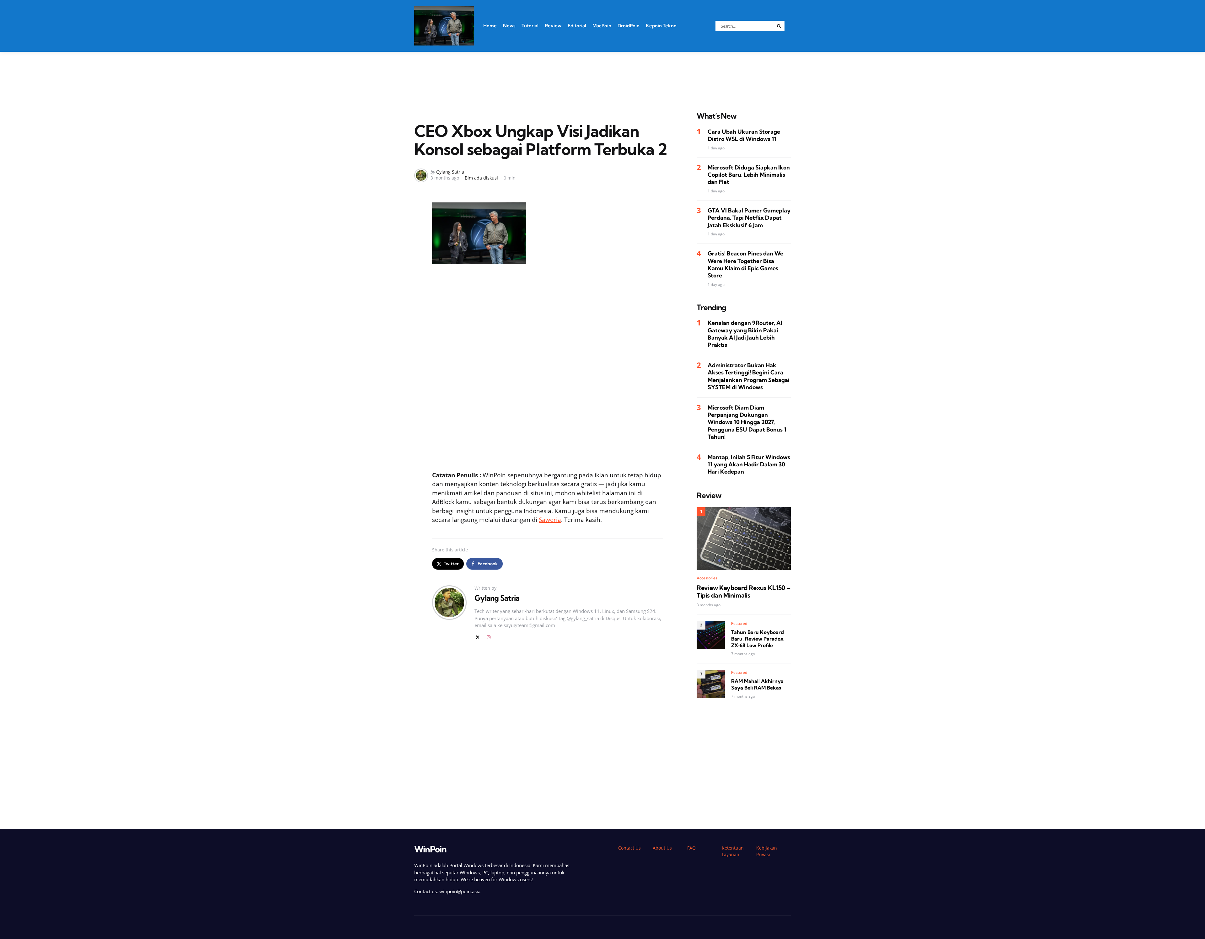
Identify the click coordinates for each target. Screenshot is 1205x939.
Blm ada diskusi (481, 178)
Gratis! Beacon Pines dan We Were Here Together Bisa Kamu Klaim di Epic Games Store (745, 264)
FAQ (691, 848)
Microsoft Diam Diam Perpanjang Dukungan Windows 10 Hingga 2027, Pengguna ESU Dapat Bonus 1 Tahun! (747, 422)
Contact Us (629, 848)
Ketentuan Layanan (733, 851)
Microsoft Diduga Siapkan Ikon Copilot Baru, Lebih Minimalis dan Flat (749, 174)
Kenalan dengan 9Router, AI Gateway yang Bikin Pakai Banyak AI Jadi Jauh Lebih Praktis (745, 333)
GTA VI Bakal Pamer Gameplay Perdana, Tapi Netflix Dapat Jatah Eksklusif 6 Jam (749, 218)
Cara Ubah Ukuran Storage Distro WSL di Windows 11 (744, 135)
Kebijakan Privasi (766, 851)
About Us (662, 848)
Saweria (550, 520)
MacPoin (601, 26)
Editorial (577, 26)
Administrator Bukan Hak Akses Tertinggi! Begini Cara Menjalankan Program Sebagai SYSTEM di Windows (749, 376)
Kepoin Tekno (661, 26)
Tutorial (530, 26)
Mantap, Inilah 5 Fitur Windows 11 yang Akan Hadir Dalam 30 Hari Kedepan (749, 464)
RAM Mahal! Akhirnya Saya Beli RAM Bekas (757, 684)
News (509, 26)
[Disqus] (547, 734)
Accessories (707, 577)
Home (490, 26)
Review (553, 26)
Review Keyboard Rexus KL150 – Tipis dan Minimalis (743, 591)
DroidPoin (629, 26)
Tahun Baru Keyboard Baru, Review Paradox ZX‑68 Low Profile (757, 638)
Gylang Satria (450, 172)
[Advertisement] (602, 74)
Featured (739, 623)
